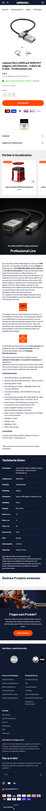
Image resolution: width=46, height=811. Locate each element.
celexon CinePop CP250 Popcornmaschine (19, 187)
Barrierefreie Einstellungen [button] (34, 698)
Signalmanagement (17, 9)
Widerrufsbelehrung (8, 687)
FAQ (26, 683)
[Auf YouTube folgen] (9, 783)
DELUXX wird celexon (9, 718)
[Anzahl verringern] (5, 95)
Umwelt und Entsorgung (10, 698)
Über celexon (6, 715)
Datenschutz (6, 726)
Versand (10, 76)
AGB (3, 729)
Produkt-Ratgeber (31, 687)
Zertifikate (28, 690)
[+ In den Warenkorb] (33, 181)
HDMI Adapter (37, 9)
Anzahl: (4, 90)
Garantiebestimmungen (10, 694)
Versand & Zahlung (8, 679)
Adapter (28, 9)
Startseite (5, 9)
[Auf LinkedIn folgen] (14, 783)
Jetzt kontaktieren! (23, 633)
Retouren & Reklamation (10, 683)
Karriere (4, 722)
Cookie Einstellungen (32, 694)
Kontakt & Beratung (31, 679)
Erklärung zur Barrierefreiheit (30, 703)
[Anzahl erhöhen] (13, 95)
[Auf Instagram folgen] (3, 783)
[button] (18, 53)
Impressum (6, 733)
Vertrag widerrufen (8, 690)
